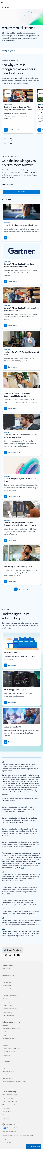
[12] (3, 928)
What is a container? (8, 1115)
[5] (3, 839)
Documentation (7, 1065)
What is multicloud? (8, 1098)
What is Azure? (6, 968)
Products (5, 998)
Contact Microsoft (7, 1135)
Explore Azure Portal (14, 950)
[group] (18, 111)
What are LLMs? (7, 1111)
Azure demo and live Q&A (9, 1038)
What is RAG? (6, 1118)
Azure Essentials (7, 985)
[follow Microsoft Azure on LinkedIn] (14, 955)
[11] (3, 917)
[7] (3, 871)
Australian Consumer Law (27, 1139)
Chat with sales (35, 1146)
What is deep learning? (9, 1105)
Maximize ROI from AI (9, 1015)
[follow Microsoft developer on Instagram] (10, 955)
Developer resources (8, 1071)
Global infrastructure (8, 975)
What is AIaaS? (6, 1108)
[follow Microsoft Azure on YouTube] (18, 955)
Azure (4, 7)
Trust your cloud (7, 982)
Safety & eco (6, 1139)
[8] (3, 884)
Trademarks (30, 1135)
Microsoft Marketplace (9, 1051)
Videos (4, 1085)
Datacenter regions (8, 979)
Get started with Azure (9, 972)
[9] (3, 897)
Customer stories (7, 989)
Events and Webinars (8, 1078)
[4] (3, 826)
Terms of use (22, 1135)
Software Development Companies (12, 1048)
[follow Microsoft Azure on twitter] (6, 955)
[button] (21, 50)
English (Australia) (10, 1124)
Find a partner (6, 1055)
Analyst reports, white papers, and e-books (14, 1081)
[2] (3, 804)
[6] (3, 850)
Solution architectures (9, 1032)
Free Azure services (8, 1005)
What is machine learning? (10, 1101)
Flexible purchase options (9, 1008)
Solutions (5, 1025)
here (22, 868)
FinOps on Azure (7, 1012)
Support (5, 1035)
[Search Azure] (2, 2)
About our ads (14, 1139)
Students (5, 1075)
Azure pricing (6, 1002)
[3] (3, 815)
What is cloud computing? (10, 1094)
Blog (4, 1068)
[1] (3, 761)
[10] (3, 908)
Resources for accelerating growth (12, 1028)
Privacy (16, 1135)
